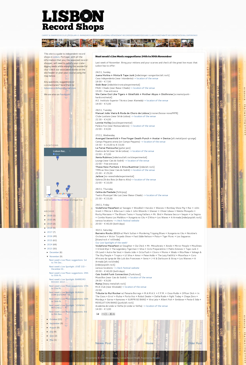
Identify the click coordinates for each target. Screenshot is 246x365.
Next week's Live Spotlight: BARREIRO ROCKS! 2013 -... (67, 280)
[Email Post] (97, 313)
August (53, 327)
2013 (50, 248)
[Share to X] (108, 314)
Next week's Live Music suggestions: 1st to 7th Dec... (68, 261)
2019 (50, 223)
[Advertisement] (148, 330)
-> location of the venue (145, 78)
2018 (50, 227)
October (54, 319)
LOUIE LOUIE (100, 35)
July (52, 331)
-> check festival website (126, 220)
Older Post (195, 343)
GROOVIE (90, 35)
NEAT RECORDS (124, 35)
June (52, 335)
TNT (179, 35)
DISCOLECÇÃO (64, 35)
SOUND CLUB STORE (151, 35)
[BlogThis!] (105, 314)
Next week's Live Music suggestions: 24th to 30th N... (68, 274)
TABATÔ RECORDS (168, 35)
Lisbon (56, 56)
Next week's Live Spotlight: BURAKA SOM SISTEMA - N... (66, 293)
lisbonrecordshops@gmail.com (60, 88)
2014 (50, 244)
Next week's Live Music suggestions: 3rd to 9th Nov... (68, 313)
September (55, 323)
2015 (50, 240)
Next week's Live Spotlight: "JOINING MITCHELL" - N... (67, 306)
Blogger (156, 357)
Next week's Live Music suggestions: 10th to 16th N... (68, 300)
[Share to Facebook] (111, 314)
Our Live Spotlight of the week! (111, 242)
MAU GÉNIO (111, 35)
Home (149, 343)
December (55, 252)
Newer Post (103, 343)
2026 (50, 215)
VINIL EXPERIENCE (189, 35)
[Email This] (103, 314)
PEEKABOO (136, 35)
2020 (50, 219)
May (52, 339)
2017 (50, 232)
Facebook (65, 94)
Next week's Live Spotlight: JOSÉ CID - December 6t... (67, 267)
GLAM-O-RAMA (78, 35)
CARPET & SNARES (50, 35)
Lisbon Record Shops (60, 200)
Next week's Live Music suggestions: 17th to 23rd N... (68, 287)
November (55, 256)
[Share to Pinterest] (113, 314)
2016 (50, 236)
